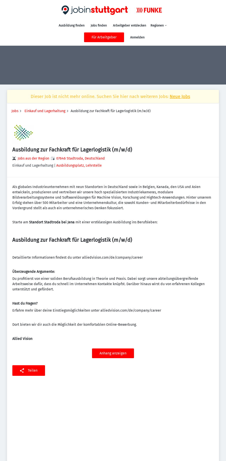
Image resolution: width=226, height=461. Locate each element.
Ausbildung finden (72, 25)
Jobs (14, 111)
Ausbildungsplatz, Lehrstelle (79, 165)
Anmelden (137, 37)
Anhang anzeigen (113, 353)
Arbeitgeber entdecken (129, 25)
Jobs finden (99, 25)
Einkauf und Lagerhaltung (44, 111)
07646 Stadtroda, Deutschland (80, 158)
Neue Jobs (180, 96)
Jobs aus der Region (33, 158)
